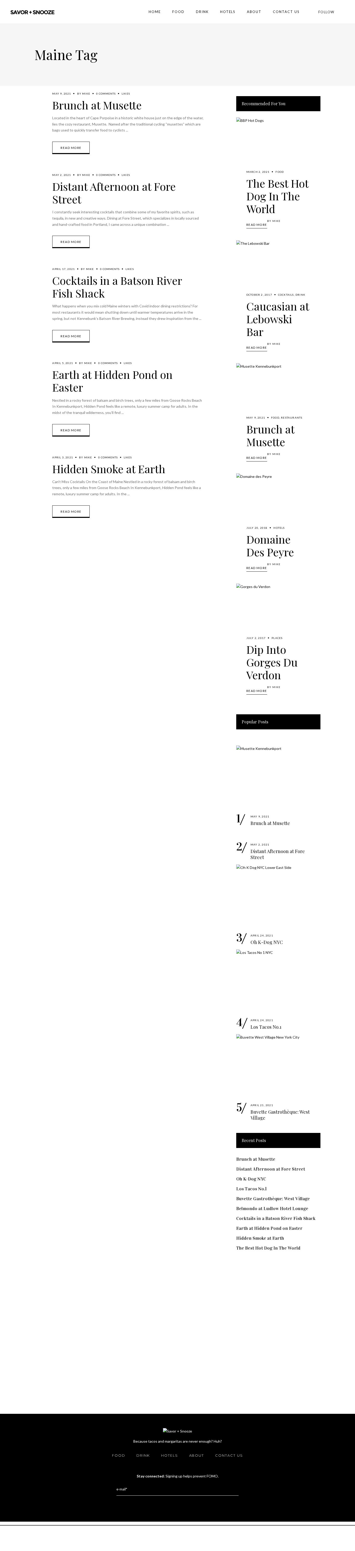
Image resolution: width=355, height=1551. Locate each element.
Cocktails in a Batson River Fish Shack (117, 286)
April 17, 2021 (63, 268)
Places (277, 637)
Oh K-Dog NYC (267, 942)
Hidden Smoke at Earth (108, 468)
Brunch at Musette (97, 105)
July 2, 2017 (256, 637)
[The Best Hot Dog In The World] (278, 149)
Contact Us (229, 1455)
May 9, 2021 (61, 93)
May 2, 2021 (61, 174)
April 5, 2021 (62, 363)
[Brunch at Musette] (278, 394)
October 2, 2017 (259, 294)
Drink (300, 294)
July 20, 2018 (257, 527)
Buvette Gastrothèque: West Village (280, 1115)
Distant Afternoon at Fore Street (114, 192)
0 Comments (106, 93)
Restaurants (291, 417)
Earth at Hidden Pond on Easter (112, 380)
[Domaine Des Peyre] (278, 505)
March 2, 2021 (258, 171)
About (196, 1455)
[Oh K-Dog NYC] (278, 896)
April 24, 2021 (262, 935)
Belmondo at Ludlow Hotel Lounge (272, 1208)
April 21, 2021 (262, 1105)
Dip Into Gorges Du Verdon (272, 662)
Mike (86, 93)
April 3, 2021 (62, 457)
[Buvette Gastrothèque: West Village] (278, 1065)
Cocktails (286, 294)
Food (279, 171)
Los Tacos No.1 (266, 1027)
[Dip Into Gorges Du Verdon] (278, 615)
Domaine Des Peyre (270, 545)
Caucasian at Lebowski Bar (277, 319)
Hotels (279, 527)
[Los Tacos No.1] (278, 981)
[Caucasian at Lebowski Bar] (278, 271)
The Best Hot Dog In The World (277, 196)
